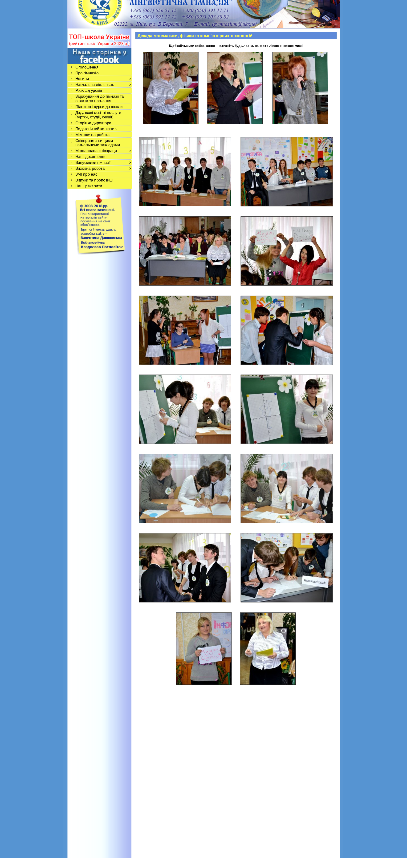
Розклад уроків (88, 90)
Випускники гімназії (92, 162)
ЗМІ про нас (86, 174)
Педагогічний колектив (95, 128)
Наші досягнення (90, 156)
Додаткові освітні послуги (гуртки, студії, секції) (98, 114)
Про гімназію (87, 73)
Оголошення (86, 67)
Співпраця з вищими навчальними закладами (97, 142)
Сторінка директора (93, 123)
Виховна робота (90, 168)
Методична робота (92, 134)
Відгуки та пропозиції (94, 180)
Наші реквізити (88, 186)
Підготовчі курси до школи (98, 107)
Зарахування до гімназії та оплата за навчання (99, 98)
